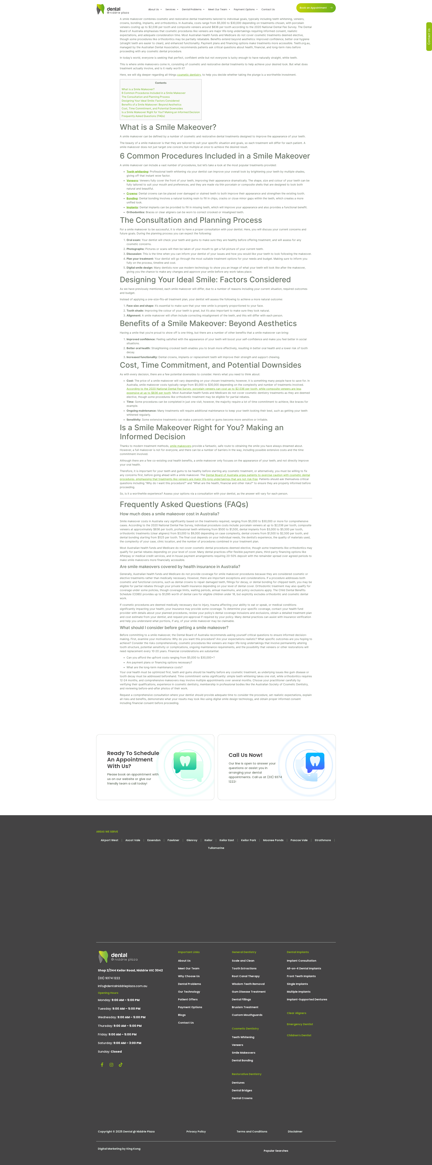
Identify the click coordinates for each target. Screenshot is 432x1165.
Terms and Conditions (252, 1131)
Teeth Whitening (243, 1037)
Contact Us (268, 9)
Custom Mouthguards (247, 1015)
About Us (153, 9)
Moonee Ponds (273, 840)
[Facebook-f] (102, 1064)
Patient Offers (188, 999)
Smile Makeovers (243, 1053)
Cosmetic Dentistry (245, 1029)
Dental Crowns (242, 1098)
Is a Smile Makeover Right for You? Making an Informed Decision (161, 112)
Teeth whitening (137, 171)
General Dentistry (244, 952)
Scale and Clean (243, 961)
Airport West (109, 840)
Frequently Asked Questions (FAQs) (143, 116)
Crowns (132, 193)
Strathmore (323, 840)
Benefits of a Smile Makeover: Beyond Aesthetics (151, 104)
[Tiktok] (120, 1064)
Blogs (182, 1015)
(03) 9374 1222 (109, 978)
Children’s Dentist (299, 1035)
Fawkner (173, 840)
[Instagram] (111, 1064)
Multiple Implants (298, 992)
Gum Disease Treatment (249, 992)
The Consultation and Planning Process (146, 96)
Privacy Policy (196, 1131)
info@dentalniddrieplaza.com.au (122, 986)
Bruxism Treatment (245, 1007)
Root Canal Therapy (246, 976)
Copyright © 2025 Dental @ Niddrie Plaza (126, 1131)
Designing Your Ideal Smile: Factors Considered (150, 100)
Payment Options (244, 9)
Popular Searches (276, 1151)
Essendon (153, 840)
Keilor (208, 840)
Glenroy (191, 840)
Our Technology (189, 992)
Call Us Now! (246, 755)
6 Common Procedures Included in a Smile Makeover (154, 93)
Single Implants (297, 984)
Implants (132, 207)
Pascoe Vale (299, 840)
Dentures (238, 1083)
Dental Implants (298, 952)
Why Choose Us (189, 976)
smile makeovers (180, 446)
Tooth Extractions (244, 968)
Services (170, 9)
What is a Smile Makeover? (138, 89)
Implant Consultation (301, 961)
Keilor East (227, 840)
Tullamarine (216, 848)
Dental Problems (191, 9)
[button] (161, 9)
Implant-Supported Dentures (307, 999)
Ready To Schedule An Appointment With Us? (133, 759)
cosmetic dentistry (189, 74)
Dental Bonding (242, 1060)
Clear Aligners (296, 1013)
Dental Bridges (242, 1090)
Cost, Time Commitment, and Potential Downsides (152, 108)
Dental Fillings (241, 999)
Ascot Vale (132, 840)
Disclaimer (295, 1131)
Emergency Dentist (300, 1024)
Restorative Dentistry (247, 1074)
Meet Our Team (217, 9)
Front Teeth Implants (301, 976)
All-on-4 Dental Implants (304, 968)
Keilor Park (248, 840)
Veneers (132, 180)
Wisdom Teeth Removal (248, 984)
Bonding (132, 198)
